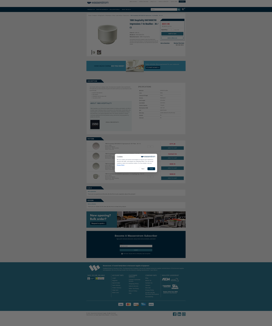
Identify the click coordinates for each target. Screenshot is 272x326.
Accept (151, 168)
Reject (143, 168)
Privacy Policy (120, 165)
